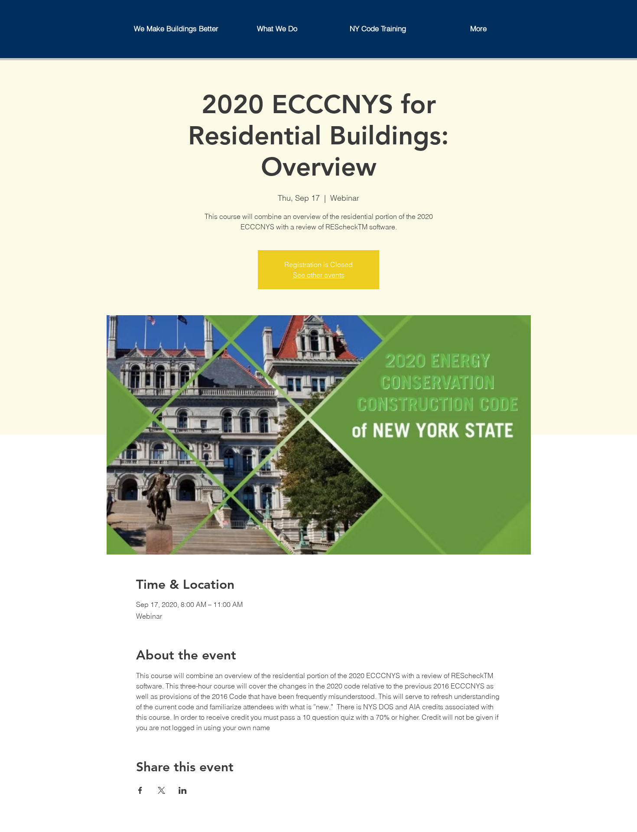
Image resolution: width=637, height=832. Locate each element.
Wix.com (295, 828)
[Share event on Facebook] (140, 790)
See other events (318, 275)
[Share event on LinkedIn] (183, 790)
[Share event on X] (161, 790)
